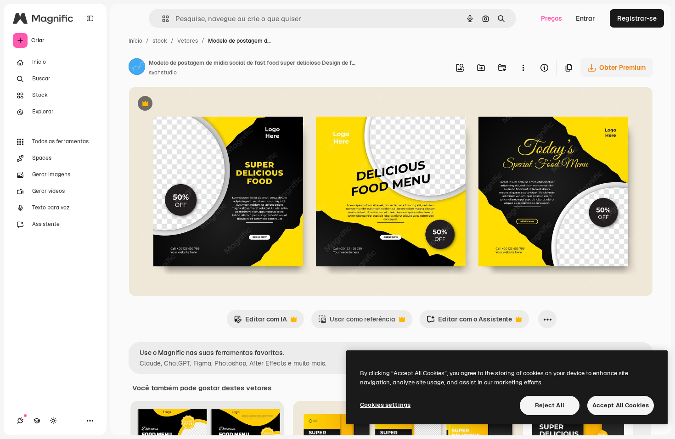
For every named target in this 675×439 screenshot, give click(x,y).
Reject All (549, 405)
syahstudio (163, 72)
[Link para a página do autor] (137, 68)
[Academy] (36, 420)
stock (159, 41)
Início (135, 41)
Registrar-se (637, 18)
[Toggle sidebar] (90, 18)
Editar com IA (260, 321)
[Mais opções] (523, 67)
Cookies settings (385, 405)
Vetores (187, 41)
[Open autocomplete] (161, 18)
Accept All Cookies (620, 405)
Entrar (585, 18)
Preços (551, 18)
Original (187, 104)
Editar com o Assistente (469, 321)
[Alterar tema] (53, 420)
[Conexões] (20, 420)
